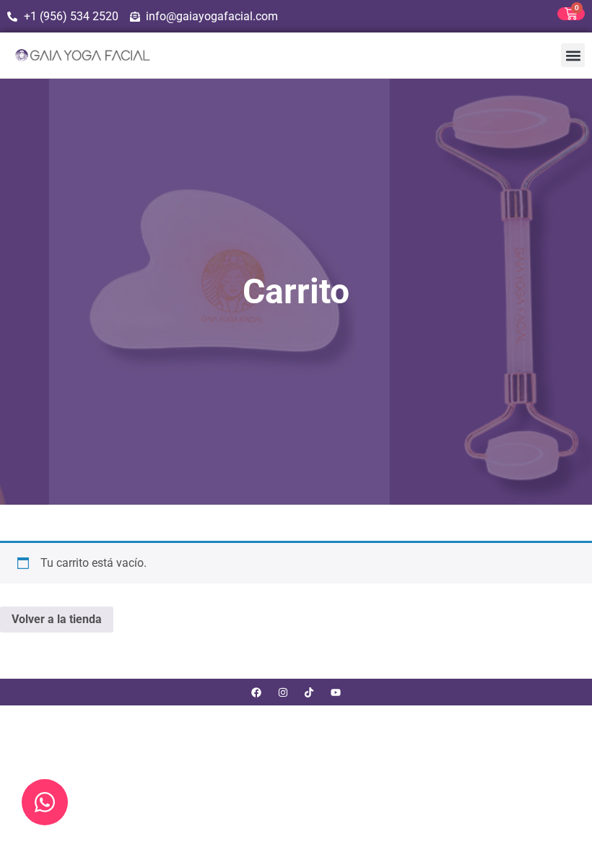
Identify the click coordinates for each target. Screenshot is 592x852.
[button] (573, 55)
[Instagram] (283, 692)
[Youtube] (336, 692)
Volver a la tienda (57, 619)
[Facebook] (256, 692)
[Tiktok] (309, 692)
